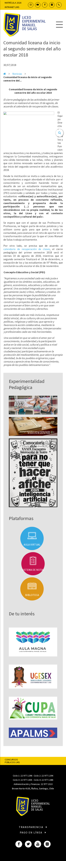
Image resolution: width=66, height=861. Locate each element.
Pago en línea (31, 832)
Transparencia (31, 827)
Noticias (17, 73)
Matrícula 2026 (13, 2)
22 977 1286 (47, 779)
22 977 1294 (47, 775)
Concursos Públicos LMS (12, 761)
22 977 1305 (26, 779)
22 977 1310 (46, 784)
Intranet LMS (12, 7)
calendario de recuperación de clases (26, 249)
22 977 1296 (26, 775)
